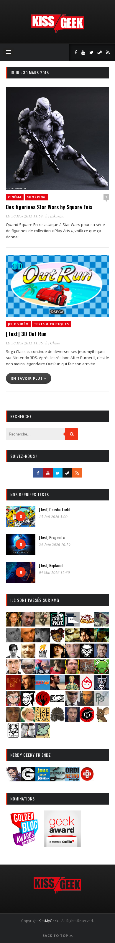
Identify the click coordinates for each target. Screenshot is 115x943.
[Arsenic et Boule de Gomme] (42, 625)
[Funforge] (42, 656)
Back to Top (55, 935)
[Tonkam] (87, 720)
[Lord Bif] (13, 688)
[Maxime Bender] (57, 688)
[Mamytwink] (28, 688)
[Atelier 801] (57, 625)
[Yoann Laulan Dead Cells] (42, 672)
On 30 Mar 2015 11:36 (25, 343)
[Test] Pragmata (52, 537)
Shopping (36, 197)
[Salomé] (28, 720)
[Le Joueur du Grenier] (72, 672)
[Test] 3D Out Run (26, 334)
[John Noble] (101, 656)
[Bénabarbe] (72, 625)
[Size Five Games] (42, 720)
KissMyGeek (48, 920)
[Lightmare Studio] (101, 672)
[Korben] (28, 672)
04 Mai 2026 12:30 (54, 572)
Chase (55, 343)
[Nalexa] (13, 704)
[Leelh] (87, 672)
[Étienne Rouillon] (87, 640)
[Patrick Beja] (87, 704)
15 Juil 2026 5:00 (53, 516)
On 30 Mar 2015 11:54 (25, 216)
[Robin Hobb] (13, 720)
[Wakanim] (28, 736)
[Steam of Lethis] (57, 720)
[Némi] (28, 704)
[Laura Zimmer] (57, 672)
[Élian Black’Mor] (72, 640)
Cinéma (15, 197)
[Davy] (28, 640)
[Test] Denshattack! (54, 509)
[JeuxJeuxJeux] (42, 779)
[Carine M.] (101, 625)
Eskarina (57, 216)
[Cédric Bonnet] (13, 640)
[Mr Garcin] (101, 688)
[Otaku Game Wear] (87, 779)
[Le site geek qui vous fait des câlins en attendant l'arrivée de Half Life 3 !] (57, 31)
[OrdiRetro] (72, 779)
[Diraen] (57, 640)
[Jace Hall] (72, 656)
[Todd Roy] (72, 720)
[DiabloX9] (42, 640)
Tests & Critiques (51, 324)
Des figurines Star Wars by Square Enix (49, 207)
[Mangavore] (42, 688)
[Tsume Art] (13, 736)
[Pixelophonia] (101, 704)
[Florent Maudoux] (101, 640)
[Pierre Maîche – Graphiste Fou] (13, 779)
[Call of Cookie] (87, 625)
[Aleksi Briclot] (13, 625)
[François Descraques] (13, 656)
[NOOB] (57, 704)
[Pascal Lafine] (72, 704)
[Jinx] (87, 656)
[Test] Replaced (51, 565)
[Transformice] (101, 720)
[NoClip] (42, 704)
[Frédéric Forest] (28, 656)
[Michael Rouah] (87, 688)
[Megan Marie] (72, 688)
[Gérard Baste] (57, 656)
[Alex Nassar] (28, 625)
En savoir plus (27, 378)
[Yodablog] (42, 736)
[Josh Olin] (13, 672)
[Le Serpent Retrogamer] (57, 779)
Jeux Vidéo (18, 324)
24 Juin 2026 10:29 (54, 544)
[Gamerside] (28, 779)
